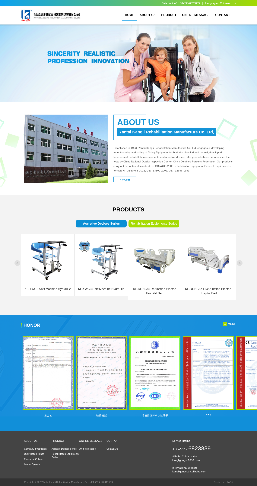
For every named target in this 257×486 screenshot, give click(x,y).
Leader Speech (32, 464)
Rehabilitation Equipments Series (154, 223)
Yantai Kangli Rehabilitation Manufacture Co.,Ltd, (166, 132)
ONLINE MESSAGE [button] (196, 15)
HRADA (229, 482)
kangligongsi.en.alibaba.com (189, 471)
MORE (231, 323)
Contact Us (112, 449)
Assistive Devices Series (101, 223)
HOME (129, 15)
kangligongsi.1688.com (186, 460)
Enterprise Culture (33, 459)
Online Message (87, 449)
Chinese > (228, 3)
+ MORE (125, 179)
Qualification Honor (34, 454)
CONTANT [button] (222, 15)
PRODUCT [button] (168, 15)
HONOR (31, 325)
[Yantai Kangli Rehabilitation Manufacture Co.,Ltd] (51, 11)
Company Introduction (35, 449)
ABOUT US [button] (148, 15)
